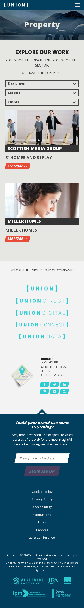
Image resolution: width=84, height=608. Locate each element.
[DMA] (67, 582)
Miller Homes (24, 221)
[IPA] (54, 582)
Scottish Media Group (35, 148)
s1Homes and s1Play (28, 157)
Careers (42, 530)
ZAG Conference (42, 537)
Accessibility (42, 507)
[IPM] (30, 595)
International (42, 514)
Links (42, 522)
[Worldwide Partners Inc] (28, 582)
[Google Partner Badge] (61, 595)
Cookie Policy (42, 491)
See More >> (17, 166)
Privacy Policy (42, 499)
